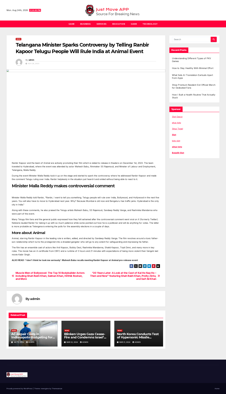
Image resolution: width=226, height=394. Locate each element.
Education (118, 24)
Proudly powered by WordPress (20, 388)
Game (72, 24)
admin (31, 60)
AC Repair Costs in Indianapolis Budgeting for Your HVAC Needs (31, 337)
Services (102, 24)
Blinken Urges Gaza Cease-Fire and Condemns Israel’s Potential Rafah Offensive (84, 337)
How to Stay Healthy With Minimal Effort (192, 68)
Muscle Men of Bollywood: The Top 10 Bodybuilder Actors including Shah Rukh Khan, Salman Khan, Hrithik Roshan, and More (50, 275)
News (18, 39)
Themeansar (57, 388)
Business (85, 24)
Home (217, 388)
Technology (150, 24)
